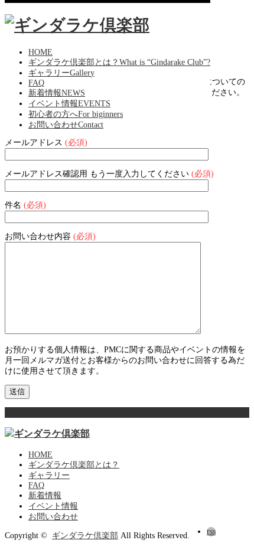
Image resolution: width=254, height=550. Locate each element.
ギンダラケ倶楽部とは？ (73, 464)
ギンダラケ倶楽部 (85, 535)
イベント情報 (53, 506)
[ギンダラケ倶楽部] (77, 25)
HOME (40, 454)
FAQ (36, 485)
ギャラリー (49, 475)
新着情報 (44, 495)
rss (211, 531)
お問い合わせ (53, 516)
